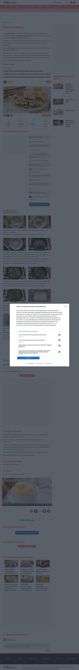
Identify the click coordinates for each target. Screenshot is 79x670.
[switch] (59, 335)
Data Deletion (30, 363)
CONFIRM (28, 358)
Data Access (39, 363)
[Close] (66, 306)
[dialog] (39, 335)
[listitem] (39, 331)
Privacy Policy (48, 363)
